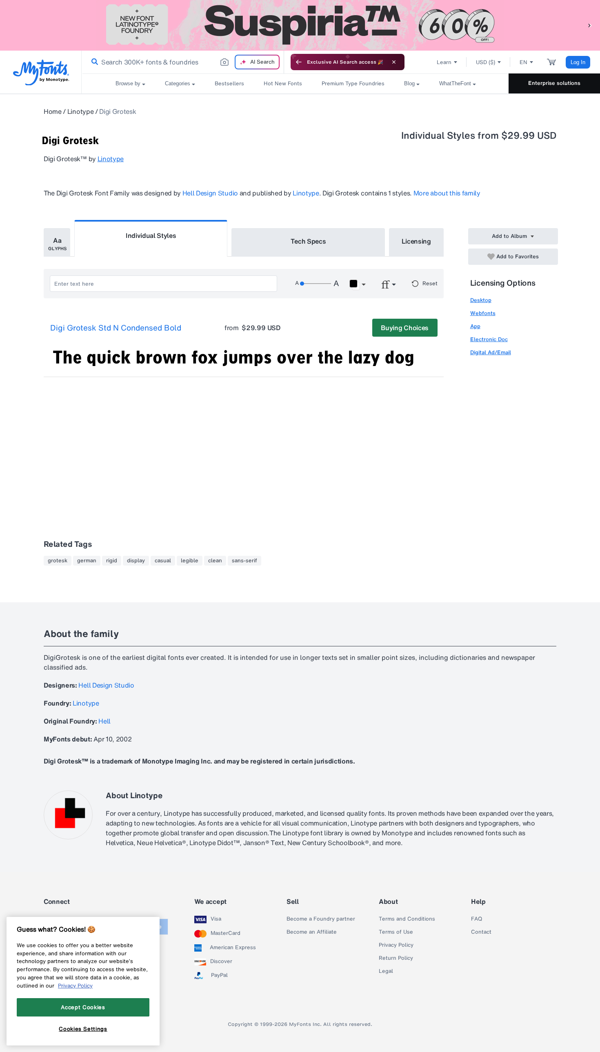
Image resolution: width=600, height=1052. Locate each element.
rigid (111, 560)
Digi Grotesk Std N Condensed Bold (115, 328)
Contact (481, 932)
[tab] (57, 242)
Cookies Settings (83, 1029)
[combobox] (183, 62)
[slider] (315, 283)
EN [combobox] (523, 62)
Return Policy (396, 958)
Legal (386, 971)
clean (215, 560)
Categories (177, 83)
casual (163, 560)
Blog (409, 83)
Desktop (480, 300)
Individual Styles (151, 235)
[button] (590, 25)
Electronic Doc (489, 339)
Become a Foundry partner (321, 919)
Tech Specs (308, 241)
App (475, 326)
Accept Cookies (83, 1007)
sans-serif (244, 560)
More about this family (446, 193)
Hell (104, 721)
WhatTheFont (455, 83)
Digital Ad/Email (490, 352)
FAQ (476, 919)
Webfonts (483, 313)
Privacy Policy (396, 945)
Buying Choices (405, 328)
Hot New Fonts (283, 83)
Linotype (80, 111)
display (136, 560)
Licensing (416, 241)
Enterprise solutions (554, 83)
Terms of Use (396, 932)
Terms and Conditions (407, 919)
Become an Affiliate (312, 932)
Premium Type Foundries (353, 83)
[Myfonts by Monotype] (41, 72)
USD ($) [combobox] (485, 62)
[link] (93, 62)
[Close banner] (394, 62)
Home (53, 111)
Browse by (128, 83)
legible (189, 560)
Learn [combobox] (444, 62)
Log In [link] (578, 62)
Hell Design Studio (210, 193)
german (86, 560)
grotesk (57, 560)
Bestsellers (229, 83)
